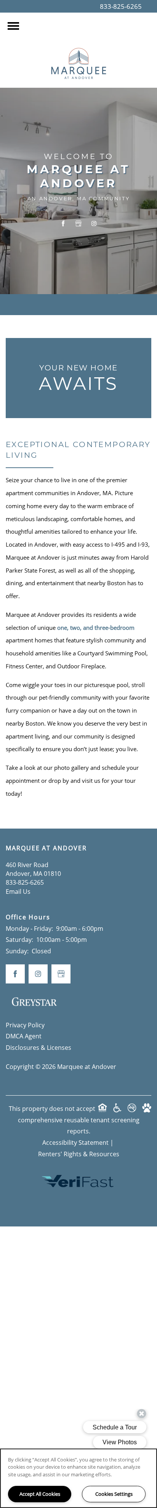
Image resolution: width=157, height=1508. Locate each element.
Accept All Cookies (39, 1493)
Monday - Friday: (29, 928)
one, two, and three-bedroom (96, 627)
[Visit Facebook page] (63, 223)
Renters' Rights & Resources (78, 1154)
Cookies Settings (114, 1493)
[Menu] (13, 26)
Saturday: (19, 939)
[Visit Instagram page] (93, 223)
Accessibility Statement (75, 1142)
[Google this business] (78, 223)
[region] (78, 1478)
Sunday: (17, 951)
